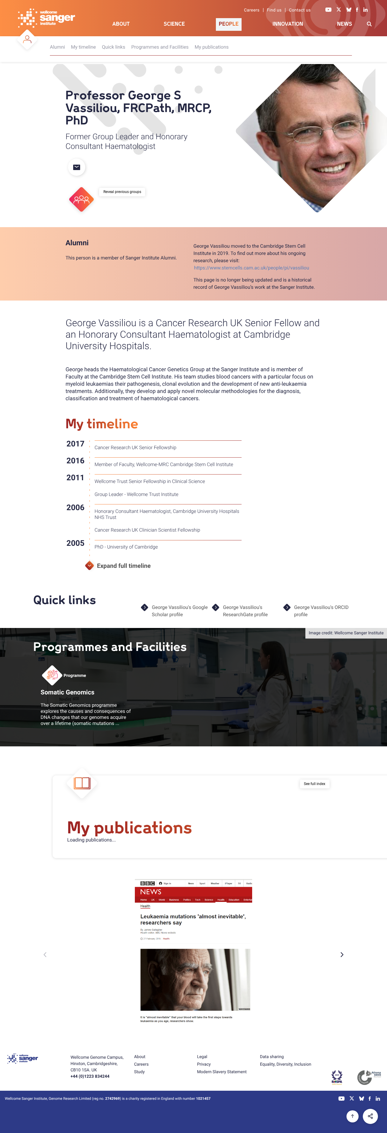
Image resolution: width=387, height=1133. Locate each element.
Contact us (300, 10)
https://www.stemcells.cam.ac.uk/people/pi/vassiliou (251, 268)
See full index (314, 784)
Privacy (204, 1064)
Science (174, 24)
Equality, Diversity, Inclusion (285, 1064)
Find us (274, 10)
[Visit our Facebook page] (357, 10)
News (344, 24)
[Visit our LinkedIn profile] (366, 10)
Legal (202, 1056)
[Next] (342, 954)
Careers (252, 10)
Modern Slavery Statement (222, 1072)
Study (139, 1072)
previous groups (128, 192)
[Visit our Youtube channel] (328, 10)
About (121, 24)
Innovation (288, 24)
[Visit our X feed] (339, 10)
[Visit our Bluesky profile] (349, 10)
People (229, 24)
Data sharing (272, 1056)
